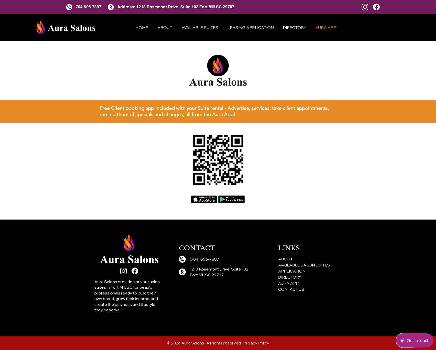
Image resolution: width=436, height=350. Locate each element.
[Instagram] (365, 7)
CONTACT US (291, 289)
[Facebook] (376, 7)
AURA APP (288, 283)
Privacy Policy (256, 342)
